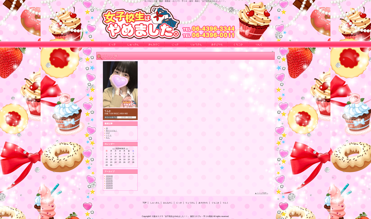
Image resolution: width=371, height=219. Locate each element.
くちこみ (215, 203)
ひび (108, 133)
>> (127, 148)
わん (108, 137)
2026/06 (109, 181)
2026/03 (109, 188)
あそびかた (203, 203)
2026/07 (109, 178)
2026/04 (109, 185)
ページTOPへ (262, 193)
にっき (179, 203)
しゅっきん (155, 203)
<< (113, 148)
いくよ (109, 135)
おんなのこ (168, 203)
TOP (145, 203)
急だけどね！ (111, 131)
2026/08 (109, 176)
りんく (225, 203)
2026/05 (109, 183)
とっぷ (112, 44)
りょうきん (190, 203)
